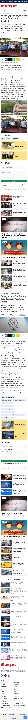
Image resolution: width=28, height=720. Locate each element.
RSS (5, 714)
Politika (16, 688)
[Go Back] (25, 717)
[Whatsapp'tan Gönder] (13, 59)
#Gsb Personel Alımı (6, 400)
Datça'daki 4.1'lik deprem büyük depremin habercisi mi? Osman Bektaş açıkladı (14, 235)
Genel (18, 11)
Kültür (15, 686)
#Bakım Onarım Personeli (8, 414)
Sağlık (2, 693)
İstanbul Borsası (5, 702)
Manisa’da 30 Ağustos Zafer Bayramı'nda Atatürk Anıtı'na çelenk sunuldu (19, 212)
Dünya (15, 680)
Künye (15, 696)
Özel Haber (3, 11)
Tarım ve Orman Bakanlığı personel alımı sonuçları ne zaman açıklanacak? (19, 572)
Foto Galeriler (4, 698)
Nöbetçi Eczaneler (5, 707)
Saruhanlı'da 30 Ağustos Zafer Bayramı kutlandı (20, 204)
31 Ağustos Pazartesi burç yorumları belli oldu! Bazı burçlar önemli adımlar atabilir (19, 484)
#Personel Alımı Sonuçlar (7, 417)
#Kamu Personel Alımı (7, 403)
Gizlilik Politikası (18, 698)
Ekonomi (16, 682)
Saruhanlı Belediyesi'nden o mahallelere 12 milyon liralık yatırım (19, 285)
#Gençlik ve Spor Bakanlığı (8, 397)
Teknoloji (16, 693)
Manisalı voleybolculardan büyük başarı (19, 556)
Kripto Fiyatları (4, 703)
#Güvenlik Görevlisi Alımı (19, 400)
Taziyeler (3, 684)
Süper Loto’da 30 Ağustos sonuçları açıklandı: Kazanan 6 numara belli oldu (20, 492)
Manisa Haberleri (11, 11)
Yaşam (15, 691)
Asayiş (15, 679)
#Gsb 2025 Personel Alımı (8, 411)
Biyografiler (4, 686)
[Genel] (14, 224)
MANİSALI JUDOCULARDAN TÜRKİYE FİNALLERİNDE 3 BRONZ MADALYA (19, 550)
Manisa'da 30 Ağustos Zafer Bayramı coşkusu (19, 197)
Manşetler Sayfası (5, 700)
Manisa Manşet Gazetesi (7, 13)
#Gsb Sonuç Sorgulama (7, 409)
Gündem (16, 684)
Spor (15, 690)
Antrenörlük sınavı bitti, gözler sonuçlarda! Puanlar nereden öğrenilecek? (19, 565)
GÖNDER (14, 181)
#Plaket (8, 138)
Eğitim (2, 691)
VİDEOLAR (15, 1)
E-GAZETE (10, 1)
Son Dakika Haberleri (19, 705)
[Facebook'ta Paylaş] (6, 59)
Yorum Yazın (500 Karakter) (7, 170)
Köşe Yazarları (4, 696)
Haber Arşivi (17, 702)
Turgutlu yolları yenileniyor (19, 276)
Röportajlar (4, 682)
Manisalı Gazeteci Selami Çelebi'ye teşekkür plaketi (19, 262)
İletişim (16, 700)
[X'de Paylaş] (10, 59)
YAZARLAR (4, 1)
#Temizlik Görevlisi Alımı (7, 406)
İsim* (2, 165)
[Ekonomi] (14, 247)
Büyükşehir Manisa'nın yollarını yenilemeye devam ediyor (19, 271)
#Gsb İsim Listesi (20, 414)
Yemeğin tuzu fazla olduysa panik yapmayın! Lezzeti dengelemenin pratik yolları (19, 477)
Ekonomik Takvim (5, 705)
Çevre (2, 690)
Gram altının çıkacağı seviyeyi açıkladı (14, 257)
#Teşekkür (15, 138)
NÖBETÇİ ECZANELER (23, 1)
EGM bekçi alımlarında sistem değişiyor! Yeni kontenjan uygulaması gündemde (19, 542)
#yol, (3, 138)
